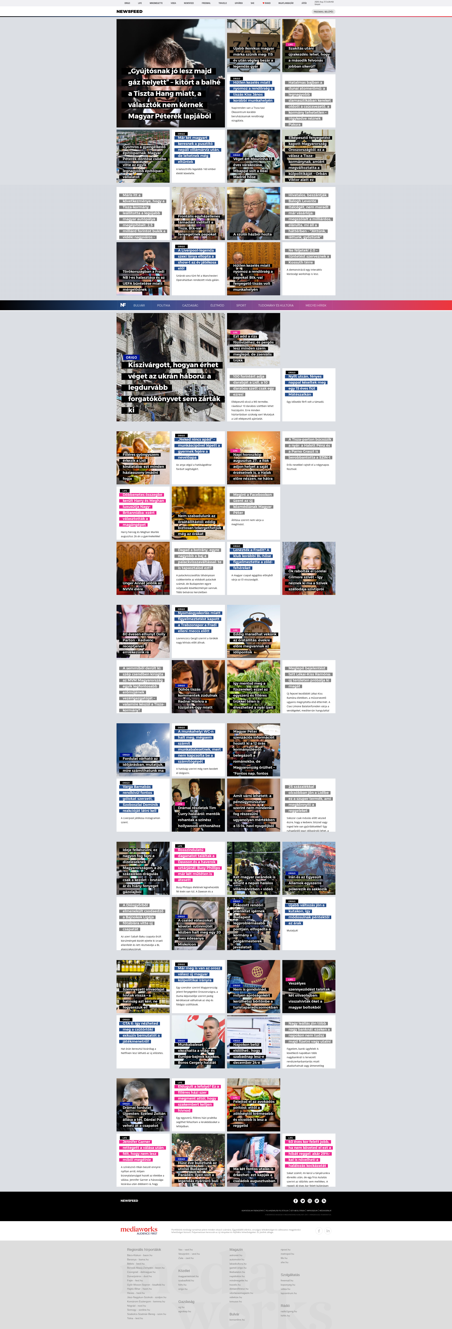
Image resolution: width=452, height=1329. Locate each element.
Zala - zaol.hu (186, 1258)
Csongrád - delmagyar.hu (141, 1272)
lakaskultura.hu (238, 1263)
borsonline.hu (237, 1319)
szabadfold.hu (186, 1280)
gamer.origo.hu (238, 1267)
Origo (127, 3)
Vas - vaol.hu (185, 1249)
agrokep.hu (184, 1311)
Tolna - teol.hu (135, 1318)
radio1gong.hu (289, 1311)
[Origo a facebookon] (295, 1201)
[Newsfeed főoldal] (129, 1201)
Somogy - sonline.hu (138, 1309)
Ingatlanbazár (285, 3)
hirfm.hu (285, 1315)
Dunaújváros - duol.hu (139, 1276)
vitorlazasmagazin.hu (241, 1293)
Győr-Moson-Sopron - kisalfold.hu (146, 1284)
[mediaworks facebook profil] (319, 1230)
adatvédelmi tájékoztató (253, 1211)
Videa (173, 3)
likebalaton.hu (237, 1272)
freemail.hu (287, 1280)
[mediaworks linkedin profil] (327, 1230)
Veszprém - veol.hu (189, 1253)
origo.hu (183, 1289)
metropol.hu (287, 1253)
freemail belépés (323, 11)
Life (140, 3)
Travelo (223, 3)
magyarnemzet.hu (188, 1276)
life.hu (284, 1258)
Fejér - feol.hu (135, 1280)
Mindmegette (156, 3)
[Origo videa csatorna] (317, 1201)
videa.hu (285, 1289)
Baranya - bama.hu (138, 1259)
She (252, 3)
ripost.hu (285, 1249)
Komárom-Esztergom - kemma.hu (146, 1301)
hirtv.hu (182, 1284)
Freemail (206, 3)
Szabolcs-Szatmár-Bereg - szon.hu (146, 1314)
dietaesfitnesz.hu (239, 1288)
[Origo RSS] (324, 1201)
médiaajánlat (325, 1211)
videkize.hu (236, 1297)
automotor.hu (237, 1259)
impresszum (312, 1211)
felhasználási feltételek (277, 1211)
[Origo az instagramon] (310, 1201)
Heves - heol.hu (136, 1293)
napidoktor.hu (237, 1276)
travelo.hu (235, 1284)
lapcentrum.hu (289, 1293)
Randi (267, 3)
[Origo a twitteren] (303, 1201)
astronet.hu (236, 1255)
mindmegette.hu (239, 1280)
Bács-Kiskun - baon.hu (139, 1255)
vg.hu (181, 1307)
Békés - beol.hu (136, 1263)
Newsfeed (189, 3)
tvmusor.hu (236, 1301)
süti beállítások (297, 1211)
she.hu (284, 1262)
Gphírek (239, 3)
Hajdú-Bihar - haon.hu (139, 1288)
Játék (304, 3)
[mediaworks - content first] (139, 1230)
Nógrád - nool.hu (136, 1305)
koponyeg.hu (288, 1284)
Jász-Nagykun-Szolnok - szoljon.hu (146, 1297)
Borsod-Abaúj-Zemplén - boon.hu (146, 1267)
